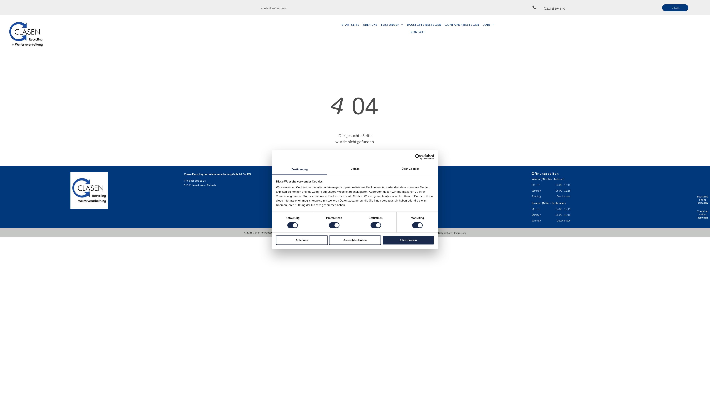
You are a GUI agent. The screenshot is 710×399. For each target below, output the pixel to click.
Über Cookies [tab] (410, 168)
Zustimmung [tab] (299, 169)
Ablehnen (302, 240)
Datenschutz (445, 232)
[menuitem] (350, 24)
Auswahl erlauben (355, 240)
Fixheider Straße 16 (195, 180)
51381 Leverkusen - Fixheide (200, 185)
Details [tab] (355, 168)
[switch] (334, 225)
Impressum (460, 232)
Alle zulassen (408, 240)
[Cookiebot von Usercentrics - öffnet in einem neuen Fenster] (418, 157)
